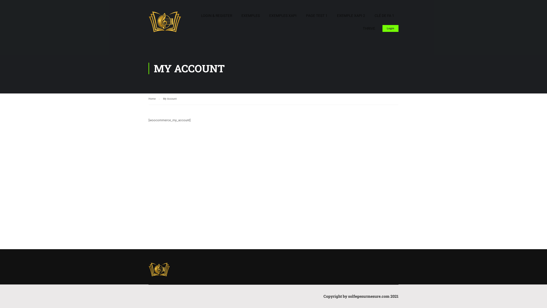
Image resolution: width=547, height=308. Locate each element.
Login (390, 28)
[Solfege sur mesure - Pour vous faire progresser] (165, 23)
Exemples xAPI (283, 15)
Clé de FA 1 (384, 15)
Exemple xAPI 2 (351, 15)
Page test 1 (317, 15)
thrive (369, 28)
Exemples (250, 15)
